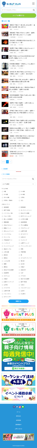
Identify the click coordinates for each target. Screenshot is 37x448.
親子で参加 (7, 210)
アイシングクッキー (26, 246)
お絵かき (23, 237)
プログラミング (25, 228)
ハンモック (7, 243)
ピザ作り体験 (24, 219)
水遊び (22, 267)
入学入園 (6, 252)
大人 (22, 200)
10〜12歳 (6, 197)
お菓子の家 (24, 231)
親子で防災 (24, 281)
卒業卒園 (23, 252)
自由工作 (23, 270)
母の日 (22, 261)
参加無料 (6, 207)
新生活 (6, 255)
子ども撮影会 (24, 225)
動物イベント (7, 228)
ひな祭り (23, 293)
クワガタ (23, 276)
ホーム (18, 412)
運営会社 (18, 416)
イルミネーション (25, 287)
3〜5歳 (6, 194)
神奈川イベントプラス (11, 3)
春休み (6, 258)
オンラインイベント (26, 210)
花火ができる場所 (9, 270)
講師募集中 (18, 424)
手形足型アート (8, 240)
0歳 (5, 191)
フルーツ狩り (7, 216)
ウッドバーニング (9, 246)
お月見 (6, 284)
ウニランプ (24, 240)
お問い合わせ (18, 428)
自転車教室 (24, 222)
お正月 (22, 290)
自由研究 (6, 273)
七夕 (22, 273)
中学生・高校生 (8, 200)
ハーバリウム (7, 234)
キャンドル (7, 237)
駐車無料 (23, 207)
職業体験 (6, 222)
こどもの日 (7, 261)
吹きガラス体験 (25, 213)
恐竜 (22, 249)
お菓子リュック (25, 243)
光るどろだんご (8, 225)
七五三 (22, 284)
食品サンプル (7, 249)
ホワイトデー (7, 296)
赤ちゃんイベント (9, 231)
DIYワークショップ (26, 216)
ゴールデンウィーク (26, 258)
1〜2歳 (23, 191)
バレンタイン (7, 293)
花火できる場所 (25, 279)
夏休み (6, 267)
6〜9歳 (23, 194)
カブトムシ (7, 276)
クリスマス (7, 287)
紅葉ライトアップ (9, 281)
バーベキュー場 (8, 213)
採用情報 (18, 420)
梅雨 (5, 264)
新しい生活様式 (8, 219)
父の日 (22, 264)
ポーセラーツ (24, 234)
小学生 (22, 197)
